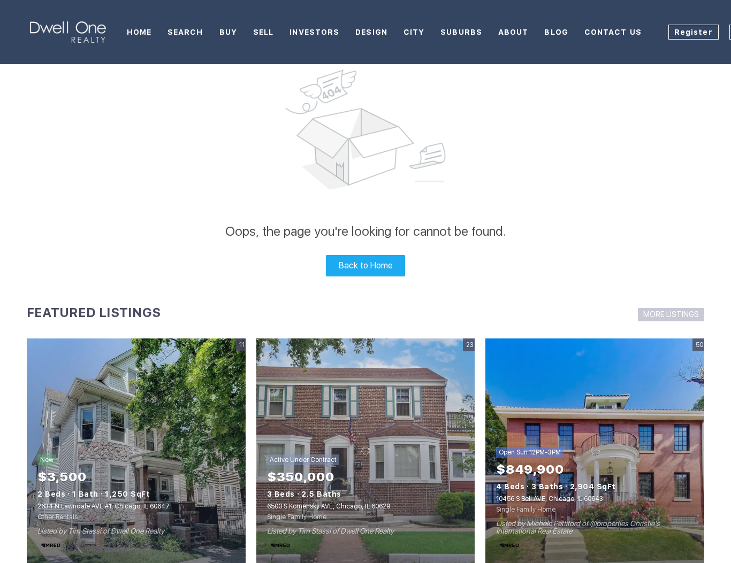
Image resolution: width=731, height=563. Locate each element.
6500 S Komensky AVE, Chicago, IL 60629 (328, 506)
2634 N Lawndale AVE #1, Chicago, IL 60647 (103, 506)
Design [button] (371, 32)
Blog (556, 32)
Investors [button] (314, 32)
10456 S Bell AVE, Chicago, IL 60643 (549, 499)
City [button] (413, 32)
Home (139, 32)
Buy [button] (228, 32)
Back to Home (366, 265)
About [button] (513, 32)
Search (185, 32)
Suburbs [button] (461, 32)
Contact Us (613, 32)
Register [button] (693, 32)
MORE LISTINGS (671, 314)
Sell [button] (263, 32)
